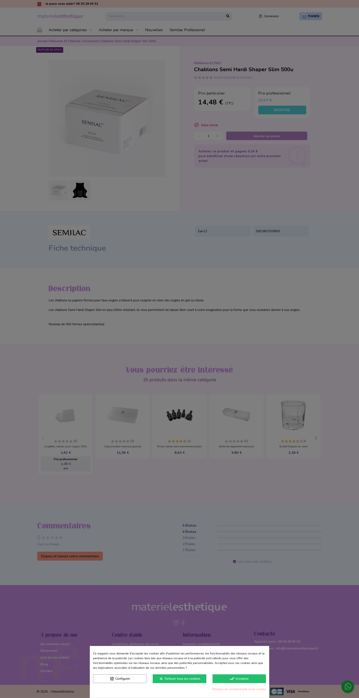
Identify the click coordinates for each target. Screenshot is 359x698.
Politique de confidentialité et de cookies (239, 689)
